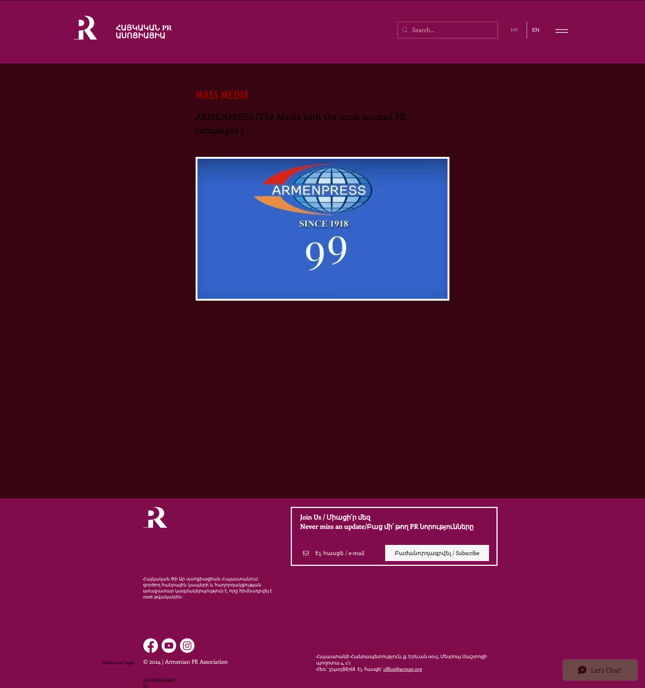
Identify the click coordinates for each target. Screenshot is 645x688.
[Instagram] (187, 645)
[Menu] (561, 30)
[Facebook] (150, 645)
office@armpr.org (402, 669)
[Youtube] (169, 645)
